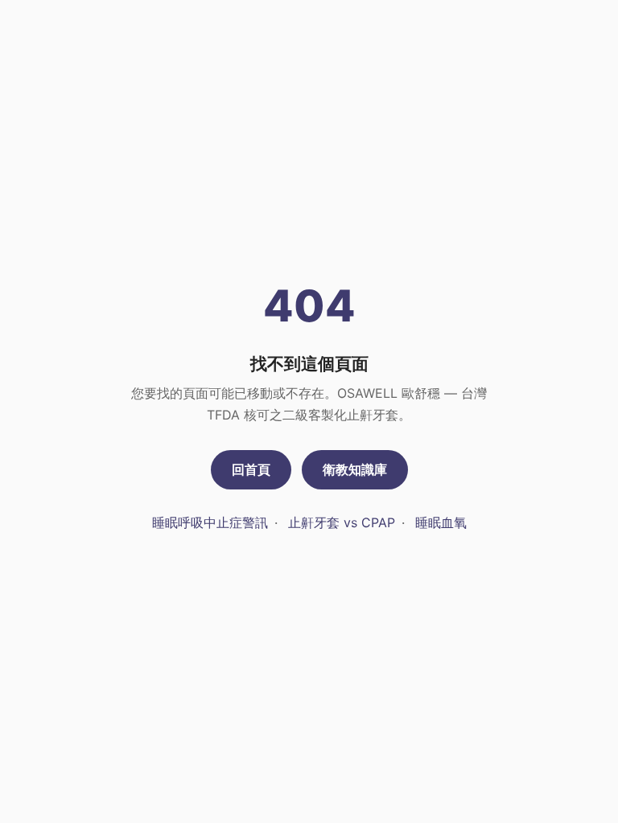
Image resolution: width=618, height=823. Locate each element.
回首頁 (251, 469)
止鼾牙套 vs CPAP (341, 522)
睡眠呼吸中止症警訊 (210, 522)
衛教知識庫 (355, 469)
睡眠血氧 (441, 522)
